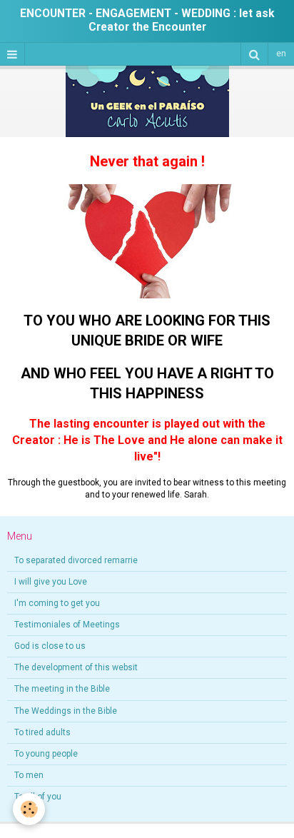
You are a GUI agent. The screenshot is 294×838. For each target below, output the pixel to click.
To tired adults (42, 732)
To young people (46, 754)
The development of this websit (76, 667)
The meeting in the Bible (62, 689)
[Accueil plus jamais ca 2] (147, 241)
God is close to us (50, 646)
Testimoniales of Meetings (67, 625)
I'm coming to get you (57, 603)
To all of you (37, 797)
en (281, 54)
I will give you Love (50, 582)
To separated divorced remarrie (76, 560)
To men (29, 775)
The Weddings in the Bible (65, 711)
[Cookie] (29, 809)
